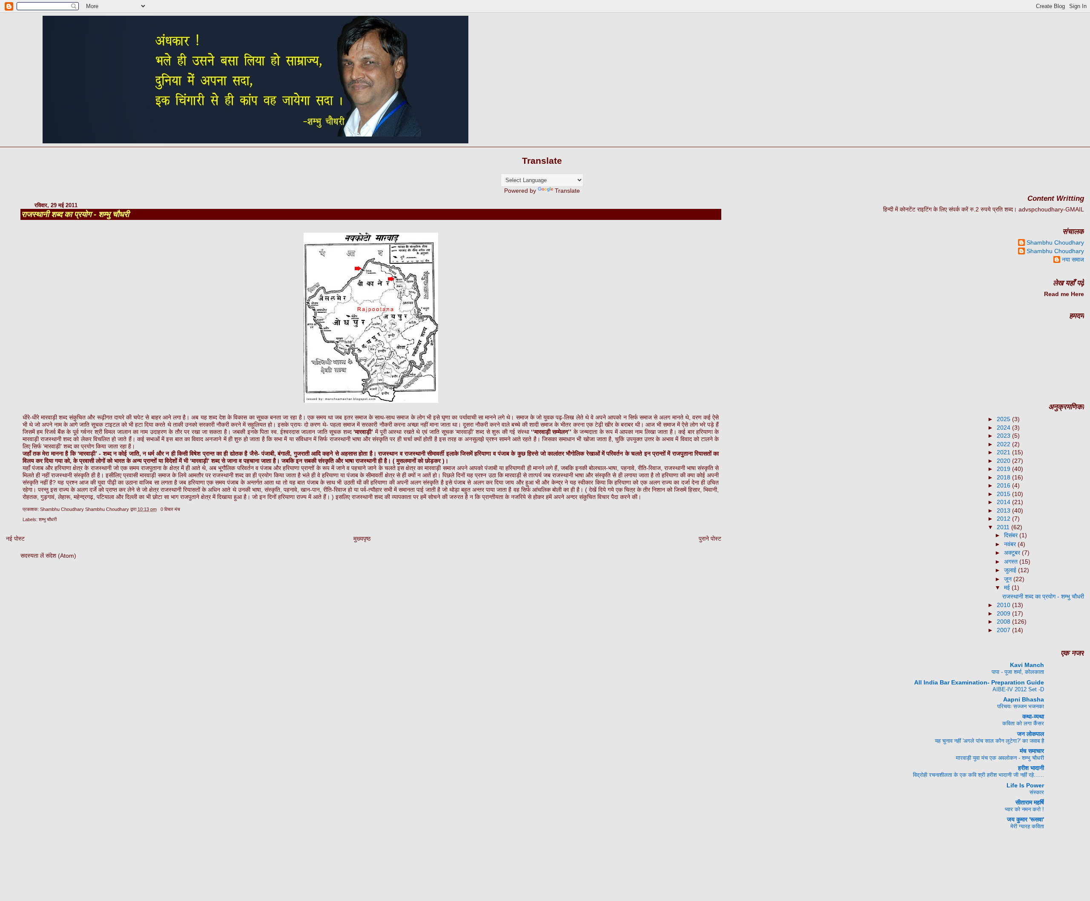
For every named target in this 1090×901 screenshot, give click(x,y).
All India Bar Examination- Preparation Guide (979, 682)
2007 (1004, 630)
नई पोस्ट (15, 538)
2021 (1004, 452)
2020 (1004, 460)
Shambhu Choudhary (1055, 242)
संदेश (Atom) (61, 555)
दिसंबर (1011, 535)
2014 (1004, 502)
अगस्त (1011, 561)
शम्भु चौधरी (48, 519)
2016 (1004, 485)
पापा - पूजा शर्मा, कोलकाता (1018, 672)
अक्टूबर (1013, 552)
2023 (1004, 435)
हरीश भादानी (1031, 767)
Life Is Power (1025, 785)
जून (1008, 579)
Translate (567, 190)
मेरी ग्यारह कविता (1027, 826)
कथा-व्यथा (1033, 716)
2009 (1004, 613)
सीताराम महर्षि (1029, 802)
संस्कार (1037, 792)
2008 (1004, 621)
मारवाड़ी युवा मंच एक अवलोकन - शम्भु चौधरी (1000, 758)
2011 (1004, 527)
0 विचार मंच (170, 509)
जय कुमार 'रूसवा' (1025, 819)
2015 (1004, 493)
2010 (1004, 605)
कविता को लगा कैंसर (1023, 723)
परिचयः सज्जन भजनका (1020, 706)
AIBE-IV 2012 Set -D (1018, 689)
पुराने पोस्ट (710, 538)
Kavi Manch (1027, 664)
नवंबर (1011, 544)
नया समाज (1073, 259)
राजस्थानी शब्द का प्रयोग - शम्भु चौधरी (75, 214)
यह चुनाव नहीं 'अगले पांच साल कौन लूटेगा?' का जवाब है (989, 741)
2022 (1004, 444)
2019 (1004, 468)
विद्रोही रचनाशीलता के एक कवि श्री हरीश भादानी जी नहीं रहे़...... (978, 775)
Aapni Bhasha (1023, 699)
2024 (1004, 427)
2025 (1004, 419)
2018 (1004, 477)
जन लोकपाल (1030, 733)
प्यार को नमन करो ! (1024, 809)
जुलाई (1011, 570)
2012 (1004, 518)
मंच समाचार (1032, 750)
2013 (1004, 510)
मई (1008, 587)
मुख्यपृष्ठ (361, 538)
